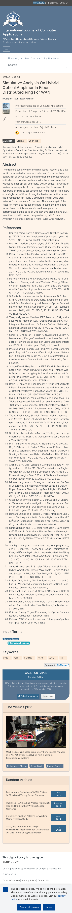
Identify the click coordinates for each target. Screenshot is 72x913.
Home (14, 58)
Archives (24, 58)
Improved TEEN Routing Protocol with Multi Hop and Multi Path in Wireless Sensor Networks (28, 805)
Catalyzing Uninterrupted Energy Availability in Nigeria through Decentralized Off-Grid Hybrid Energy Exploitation (27, 829)
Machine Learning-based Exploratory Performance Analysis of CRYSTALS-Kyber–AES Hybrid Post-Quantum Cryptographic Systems (35, 754)
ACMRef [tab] (7, 140)
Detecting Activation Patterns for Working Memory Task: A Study (26, 817)
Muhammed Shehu (17, 766)
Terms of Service (11, 880)
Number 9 (53, 58)
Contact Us (43, 880)
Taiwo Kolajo (37, 766)
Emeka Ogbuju (54, 766)
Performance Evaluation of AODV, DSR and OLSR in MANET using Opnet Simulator (27, 794)
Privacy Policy (29, 880)
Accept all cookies (29, 907)
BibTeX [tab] (20, 140)
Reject (49, 907)
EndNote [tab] (33, 140)
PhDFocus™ (11, 862)
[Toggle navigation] (6, 48)
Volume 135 (39, 58)
